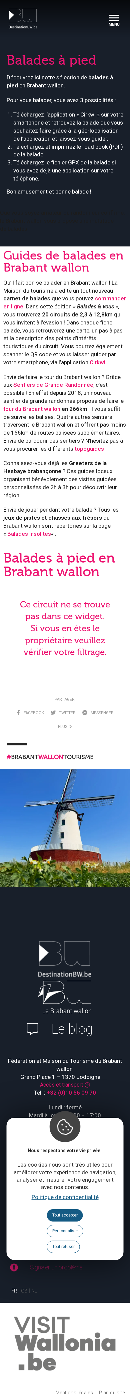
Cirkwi (97, 362)
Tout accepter (65, 1215)
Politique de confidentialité (65, 1197)
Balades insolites (29, 533)
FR (14, 1291)
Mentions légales (74, 1392)
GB (24, 1291)
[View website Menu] (114, 18)
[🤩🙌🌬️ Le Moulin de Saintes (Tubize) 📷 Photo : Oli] (65, 834)
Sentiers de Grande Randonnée (53, 384)
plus (63, 726)
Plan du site (112, 1392)
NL (34, 1291)
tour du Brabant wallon (31, 409)
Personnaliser (65, 1231)
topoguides (89, 448)
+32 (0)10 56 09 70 (71, 1092)
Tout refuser (63, 1246)
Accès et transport (61, 1085)
